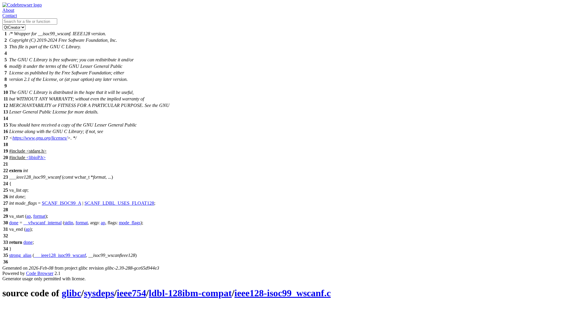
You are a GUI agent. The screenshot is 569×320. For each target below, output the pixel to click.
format (39, 216)
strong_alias (20, 255)
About (8, 10)
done (13, 222)
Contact (9, 15)
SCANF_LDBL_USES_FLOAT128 (119, 203)
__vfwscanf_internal (42, 222)
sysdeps (99, 293)
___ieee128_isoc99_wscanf (60, 255)
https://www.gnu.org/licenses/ (39, 137)
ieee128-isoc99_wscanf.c (282, 293)
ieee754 (131, 293)
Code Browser (39, 273)
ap (28, 216)
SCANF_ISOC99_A (61, 203)
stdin (68, 222)
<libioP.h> (36, 157)
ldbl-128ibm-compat (190, 293)
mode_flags (129, 222)
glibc (71, 293)
